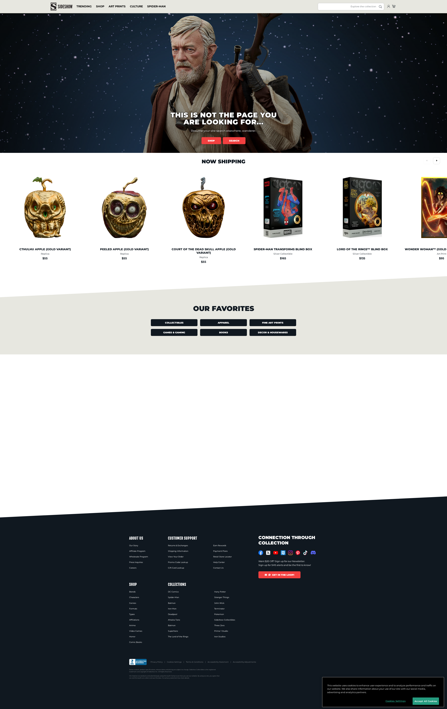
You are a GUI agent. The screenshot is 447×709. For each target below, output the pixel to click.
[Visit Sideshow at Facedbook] (260, 552)
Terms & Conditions (194, 662)
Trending (84, 6)
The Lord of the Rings (178, 636)
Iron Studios (219, 636)
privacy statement (171, 678)
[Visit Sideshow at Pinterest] (298, 552)
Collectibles (174, 322)
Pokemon (219, 614)
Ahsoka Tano (174, 620)
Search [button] (234, 140)
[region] (383, 692)
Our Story (133, 545)
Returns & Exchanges (178, 545)
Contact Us (218, 568)
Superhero (173, 631)
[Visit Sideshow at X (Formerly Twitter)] (268, 552)
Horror (132, 636)
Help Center (219, 562)
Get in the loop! (283, 574)
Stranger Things (221, 597)
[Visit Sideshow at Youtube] (275, 552)
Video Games (135, 631)
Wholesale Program (138, 556)
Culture (136, 6)
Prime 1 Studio (221, 631)
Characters (134, 597)
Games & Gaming (174, 332)
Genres (132, 603)
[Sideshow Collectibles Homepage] (61, 6)
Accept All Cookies (426, 701)
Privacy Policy (157, 662)
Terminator (219, 608)
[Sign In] (388, 6)
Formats (133, 608)
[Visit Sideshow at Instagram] (290, 552)
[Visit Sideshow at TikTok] (305, 552)
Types (132, 614)
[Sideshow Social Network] (283, 552)
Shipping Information (178, 551)
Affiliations (134, 620)
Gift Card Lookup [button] (176, 568)
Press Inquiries (136, 562)
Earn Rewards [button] (219, 545)
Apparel (223, 322)
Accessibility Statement (218, 662)
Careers (132, 568)
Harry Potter (220, 592)
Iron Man (172, 608)
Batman (171, 603)
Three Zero (219, 625)
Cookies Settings (174, 662)
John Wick (219, 603)
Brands (132, 592)
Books (223, 332)
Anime (132, 625)
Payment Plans (220, 551)
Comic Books (135, 642)
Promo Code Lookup (178, 562)
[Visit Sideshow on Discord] (312, 552)
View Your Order (176, 556)
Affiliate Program (137, 551)
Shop (100, 6)
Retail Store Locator (222, 556)
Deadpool (172, 614)
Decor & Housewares (273, 332)
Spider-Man (156, 6)
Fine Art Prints (272, 322)
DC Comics (173, 592)
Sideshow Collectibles (224, 620)
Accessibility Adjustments (244, 662)
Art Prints (117, 6)
